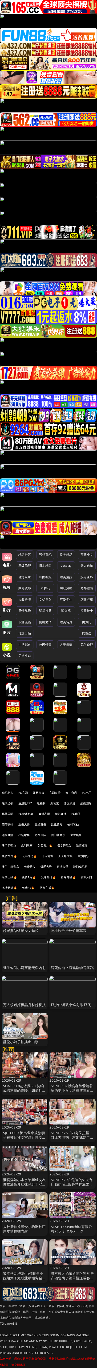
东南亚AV (86, 577)
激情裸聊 (82, 845)
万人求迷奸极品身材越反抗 (24, 1004)
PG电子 (87, 793)
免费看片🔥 (45, 845)
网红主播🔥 (47, 888)
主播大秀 (24, 824)
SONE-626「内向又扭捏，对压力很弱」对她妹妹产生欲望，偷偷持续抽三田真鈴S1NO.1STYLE (72, 1139)
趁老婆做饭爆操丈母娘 (21, 930)
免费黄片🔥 (9, 856)
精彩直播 (60, 814)
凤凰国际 (7, 814)
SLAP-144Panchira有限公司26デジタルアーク (71, 1228)
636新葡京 (64, 845)
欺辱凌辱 (24, 588)
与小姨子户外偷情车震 (69, 930)
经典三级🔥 (9, 877)
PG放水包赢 (26, 814)
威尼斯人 (7, 793)
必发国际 (40, 835)
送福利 (41, 803)
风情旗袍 (24, 610)
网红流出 (66, 588)
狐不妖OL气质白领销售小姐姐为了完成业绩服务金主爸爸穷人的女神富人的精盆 (24, 1278)
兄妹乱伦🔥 (48, 877)
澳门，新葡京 (10, 867)
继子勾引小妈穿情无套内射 (24, 967)
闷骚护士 (87, 610)
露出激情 (45, 622)
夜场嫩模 (24, 835)
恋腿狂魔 (87, 599)
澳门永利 (71, 793)
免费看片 (30, 867)
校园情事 (45, 644)
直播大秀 (62, 867)
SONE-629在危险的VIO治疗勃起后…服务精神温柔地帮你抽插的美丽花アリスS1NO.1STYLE (72, 1186)
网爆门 (86, 622)
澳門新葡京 (9, 845)
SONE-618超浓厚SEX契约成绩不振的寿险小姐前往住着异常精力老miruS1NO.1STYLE (24, 1092)
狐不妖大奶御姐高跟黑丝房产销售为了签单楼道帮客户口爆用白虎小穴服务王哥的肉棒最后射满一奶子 (72, 1280)
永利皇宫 (27, 845)
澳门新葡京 (58, 835)
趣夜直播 (7, 835)
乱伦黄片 (57, 824)
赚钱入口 (86, 877)
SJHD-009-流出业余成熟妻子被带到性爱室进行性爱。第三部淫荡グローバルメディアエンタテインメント (24, 1139)
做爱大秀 (46, 867)
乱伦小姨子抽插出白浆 (21, 1041)
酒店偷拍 (7, 824)
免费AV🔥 (28, 888)
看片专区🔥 (68, 877)
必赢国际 (86, 803)
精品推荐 (24, 554)
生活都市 (24, 644)
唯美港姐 (66, 577)
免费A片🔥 (29, 877)
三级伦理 (24, 565)
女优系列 (45, 599)
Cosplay (66, 565)
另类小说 (24, 656)
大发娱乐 (76, 835)
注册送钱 (7, 803)
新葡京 (54, 803)
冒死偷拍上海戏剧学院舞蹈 (72, 967)
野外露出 (87, 588)
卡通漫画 (24, 622)
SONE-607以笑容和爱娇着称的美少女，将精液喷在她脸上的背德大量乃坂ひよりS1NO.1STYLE (72, 1092)
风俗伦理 (87, 644)
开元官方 (47, 856)
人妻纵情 (66, 644)
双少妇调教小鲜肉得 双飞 (71, 1004)
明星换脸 (45, 610)
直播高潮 (44, 814)
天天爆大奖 (65, 856)
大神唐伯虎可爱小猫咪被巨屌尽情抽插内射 (24, 1228)
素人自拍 (87, 565)
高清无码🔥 (9, 888)
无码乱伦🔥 (29, 856)
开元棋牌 (38, 793)
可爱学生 (66, 599)
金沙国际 (83, 856)
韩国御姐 (45, 577)
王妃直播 (40, 824)
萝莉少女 (87, 554)
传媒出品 (24, 633)
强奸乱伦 (45, 554)
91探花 (45, 588)
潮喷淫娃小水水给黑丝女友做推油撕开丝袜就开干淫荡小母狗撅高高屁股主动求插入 (24, 1186)
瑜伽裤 (66, 610)
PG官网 (23, 793)
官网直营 (55, 793)
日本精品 (45, 565)
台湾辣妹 (24, 577)
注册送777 (25, 803)
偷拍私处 (73, 824)
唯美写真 (66, 622)
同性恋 (86, 633)
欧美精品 (66, 554)
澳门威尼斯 (80, 867)
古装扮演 (24, 599)
